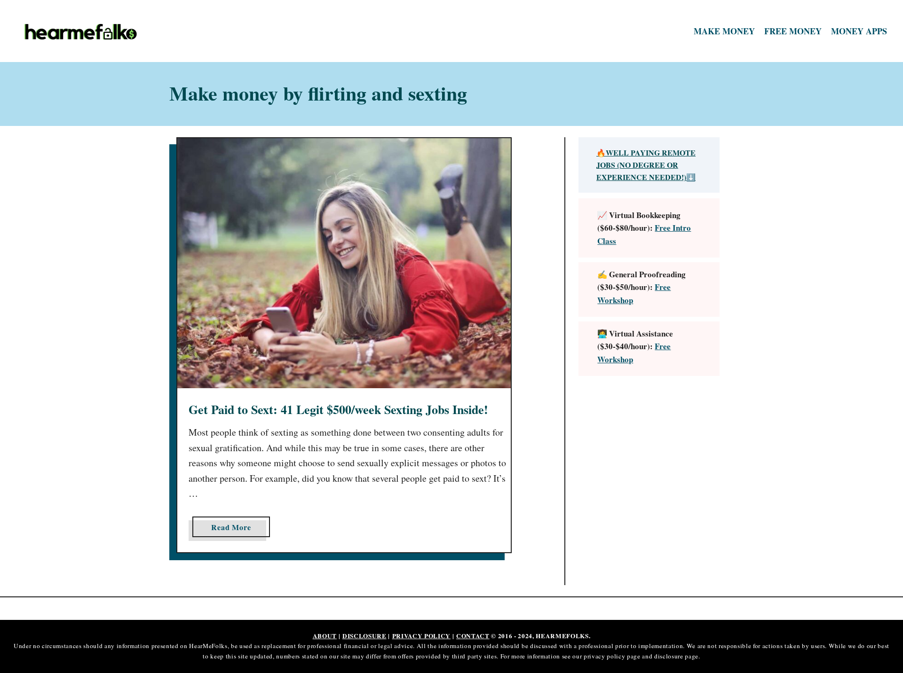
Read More (233, 529)
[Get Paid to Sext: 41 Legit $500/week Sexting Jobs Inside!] (344, 263)
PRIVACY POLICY (421, 636)
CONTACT (473, 636)
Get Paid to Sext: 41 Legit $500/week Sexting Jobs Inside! (338, 409)
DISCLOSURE (364, 636)
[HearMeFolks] (127, 31)
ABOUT (325, 636)
